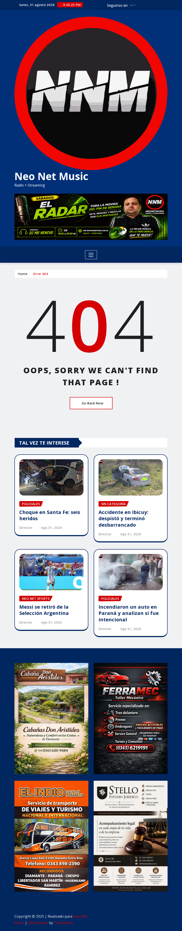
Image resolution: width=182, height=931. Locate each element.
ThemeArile (63, 922)
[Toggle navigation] (91, 254)
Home (23, 273)
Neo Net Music (51, 176)
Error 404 (40, 273)
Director (25, 527)
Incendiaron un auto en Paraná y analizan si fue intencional (129, 613)
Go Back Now (92, 403)
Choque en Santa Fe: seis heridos (49, 515)
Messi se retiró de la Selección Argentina (44, 609)
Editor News (38, 922)
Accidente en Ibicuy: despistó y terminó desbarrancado (123, 518)
